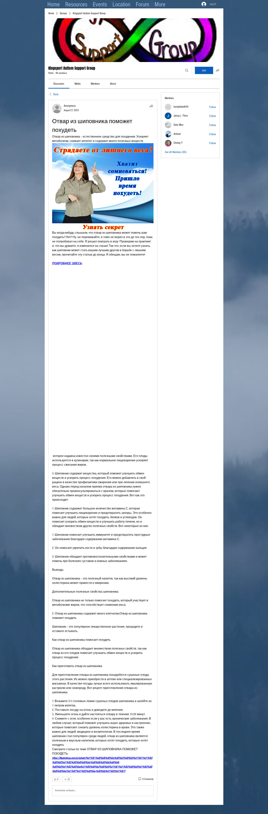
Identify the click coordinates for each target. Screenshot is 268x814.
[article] (102, 407)
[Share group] (217, 70)
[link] (58, 83)
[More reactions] (67, 692)
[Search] (187, 70)
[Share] (151, 106)
